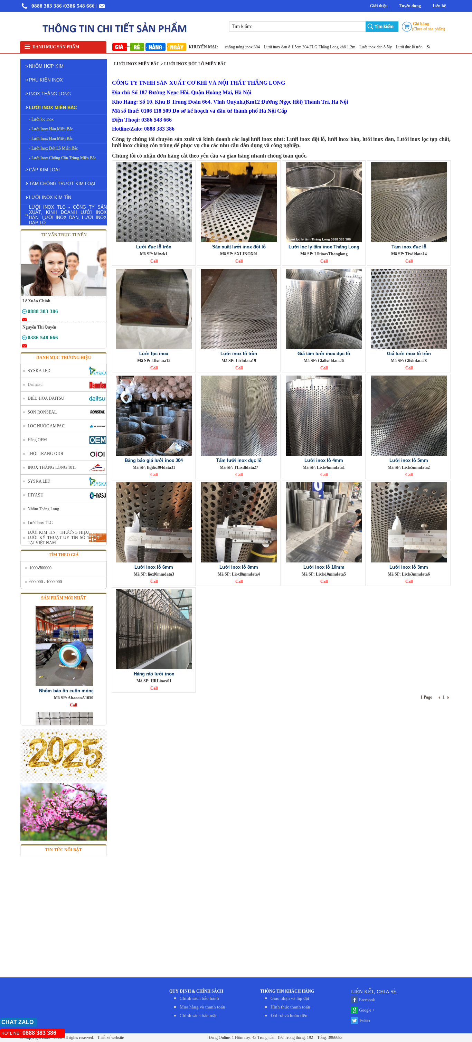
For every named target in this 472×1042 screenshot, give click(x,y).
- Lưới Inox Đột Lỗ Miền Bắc (53, 148)
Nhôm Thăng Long (43, 508)
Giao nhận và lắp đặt (290, 998)
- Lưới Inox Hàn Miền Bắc (51, 128)
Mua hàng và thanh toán (202, 1007)
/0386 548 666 (79, 6)
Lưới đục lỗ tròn (391, 47)
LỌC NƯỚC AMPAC (46, 426)
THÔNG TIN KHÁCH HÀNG (287, 991)
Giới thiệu (379, 5)
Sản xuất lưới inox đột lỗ (429, 47)
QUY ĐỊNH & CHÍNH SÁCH (196, 991)
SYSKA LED (39, 370)
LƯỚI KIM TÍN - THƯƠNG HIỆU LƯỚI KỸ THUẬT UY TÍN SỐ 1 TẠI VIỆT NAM (58, 537)
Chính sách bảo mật (198, 1015)
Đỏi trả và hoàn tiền (289, 1015)
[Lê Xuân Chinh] (24, 312)
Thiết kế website (110, 1037)
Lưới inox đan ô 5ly (358, 47)
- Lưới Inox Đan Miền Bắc (51, 138)
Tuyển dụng (410, 5)
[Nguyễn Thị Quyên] (24, 339)
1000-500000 (40, 568)
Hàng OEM (37, 439)
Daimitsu (35, 384)
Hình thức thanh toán (290, 1007)
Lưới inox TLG (40, 522)
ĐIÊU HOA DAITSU (46, 398)
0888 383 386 (46, 6)
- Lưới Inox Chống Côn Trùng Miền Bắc (62, 157)
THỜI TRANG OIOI (45, 453)
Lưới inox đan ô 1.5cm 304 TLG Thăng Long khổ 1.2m (292, 47)
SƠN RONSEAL (42, 412)
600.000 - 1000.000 (45, 581)
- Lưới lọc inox (41, 119)
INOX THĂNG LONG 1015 (52, 467)
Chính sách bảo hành (199, 998)
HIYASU (36, 495)
